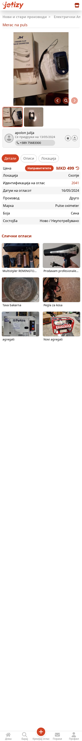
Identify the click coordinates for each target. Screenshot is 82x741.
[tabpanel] (41, 194)
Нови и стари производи (26, 16)
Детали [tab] (10, 158)
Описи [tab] (28, 158)
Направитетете (39, 168)
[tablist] (41, 158)
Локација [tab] (48, 158)
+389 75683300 (30, 143)
